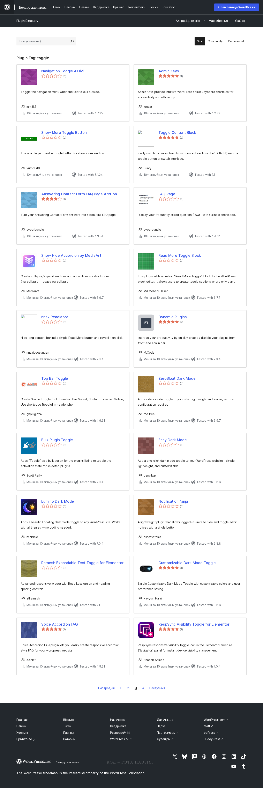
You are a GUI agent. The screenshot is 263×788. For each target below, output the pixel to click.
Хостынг (22, 732)
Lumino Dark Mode (57, 501)
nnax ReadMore (54, 317)
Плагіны (68, 732)
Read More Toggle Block (179, 255)
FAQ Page (166, 194)
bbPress (211, 732)
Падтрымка (118, 726)
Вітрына (69, 719)
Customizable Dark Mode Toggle (187, 563)
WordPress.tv (121, 739)
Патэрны (69, 739)
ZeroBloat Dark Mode (177, 378)
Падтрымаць (168, 732)
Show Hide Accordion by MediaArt (71, 255)
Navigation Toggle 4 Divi (62, 71)
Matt (208, 726)
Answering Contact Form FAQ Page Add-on (79, 194)
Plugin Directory (27, 20)
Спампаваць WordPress (236, 7)
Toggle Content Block (177, 132)
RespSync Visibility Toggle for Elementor (194, 624)
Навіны (21, 726)
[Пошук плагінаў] (72, 41)
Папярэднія (106, 688)
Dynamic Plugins (172, 317)
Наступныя (157, 688)
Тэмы (67, 726)
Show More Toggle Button (64, 132)
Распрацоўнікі (120, 732)
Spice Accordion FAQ (59, 624)
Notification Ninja (173, 501)
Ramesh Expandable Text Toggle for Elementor (82, 563)
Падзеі (161, 726)
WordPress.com (216, 719)
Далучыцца (165, 719)
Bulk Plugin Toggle (57, 440)
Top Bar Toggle (54, 378)
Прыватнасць (25, 739)
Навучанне (118, 719)
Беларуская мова (67, 762)
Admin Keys (168, 71)
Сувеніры (165, 739)
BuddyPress (214, 739)
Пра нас (22, 719)
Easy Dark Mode (172, 440)
